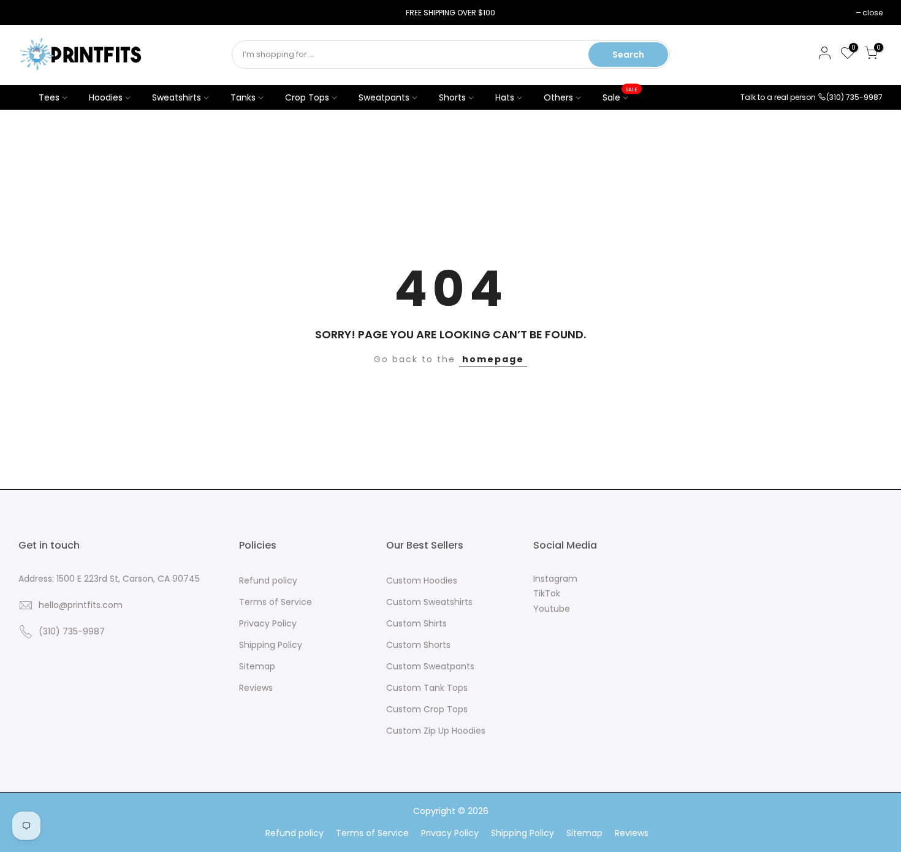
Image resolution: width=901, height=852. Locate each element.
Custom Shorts (418, 645)
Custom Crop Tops (427, 709)
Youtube (551, 609)
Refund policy (268, 580)
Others (558, 97)
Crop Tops (307, 97)
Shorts (452, 97)
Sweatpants (384, 97)
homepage (493, 359)
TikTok (546, 593)
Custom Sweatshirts (429, 602)
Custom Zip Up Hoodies (435, 731)
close (35, 12)
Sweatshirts (176, 97)
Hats (504, 97)
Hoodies (106, 97)
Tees (49, 97)
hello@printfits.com (81, 605)
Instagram (555, 578)
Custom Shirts (416, 623)
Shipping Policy (270, 645)
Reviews (256, 688)
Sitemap (257, 666)
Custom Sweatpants (430, 666)
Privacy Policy (268, 623)
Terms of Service (275, 602)
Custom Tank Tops (427, 688)
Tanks (243, 97)
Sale (620, 94)
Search (628, 54)
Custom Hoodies (421, 580)
